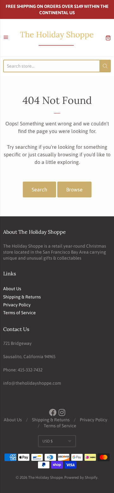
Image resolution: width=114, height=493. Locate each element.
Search (39, 189)
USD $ (47, 441)
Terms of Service (19, 312)
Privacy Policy (17, 304)
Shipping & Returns (22, 296)
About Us (12, 288)
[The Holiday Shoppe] (57, 37)
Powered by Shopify (81, 477)
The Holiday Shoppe (45, 477)
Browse (74, 189)
